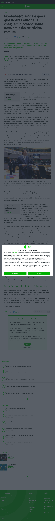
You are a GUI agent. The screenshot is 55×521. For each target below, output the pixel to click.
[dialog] (27, 260)
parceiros (15, 252)
